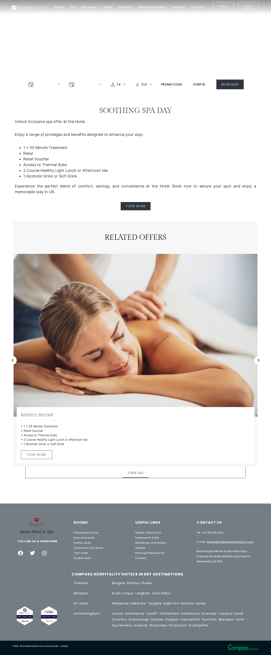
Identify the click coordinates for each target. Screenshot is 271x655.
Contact (197, 7)
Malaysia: (81, 593)
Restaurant (89, 7)
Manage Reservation (150, 553)
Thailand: (81, 583)
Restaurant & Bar (147, 537)
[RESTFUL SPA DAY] (135, 335)
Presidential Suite (86, 532)
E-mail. (225, 542)
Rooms (59, 7)
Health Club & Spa (148, 532)
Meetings (179, 7)
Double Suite (82, 558)
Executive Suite (84, 537)
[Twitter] (32, 553)
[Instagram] (44, 553)
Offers (107, 7)
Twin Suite (81, 553)
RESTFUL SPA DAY (37, 415)
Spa (73, 7)
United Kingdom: (87, 613)
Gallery (140, 548)
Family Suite (82, 543)
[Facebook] (20, 553)
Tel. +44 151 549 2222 (210, 532)
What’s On (125, 7)
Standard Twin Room (89, 548)
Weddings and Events (153, 7)
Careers (140, 558)
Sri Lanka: (81, 603)
